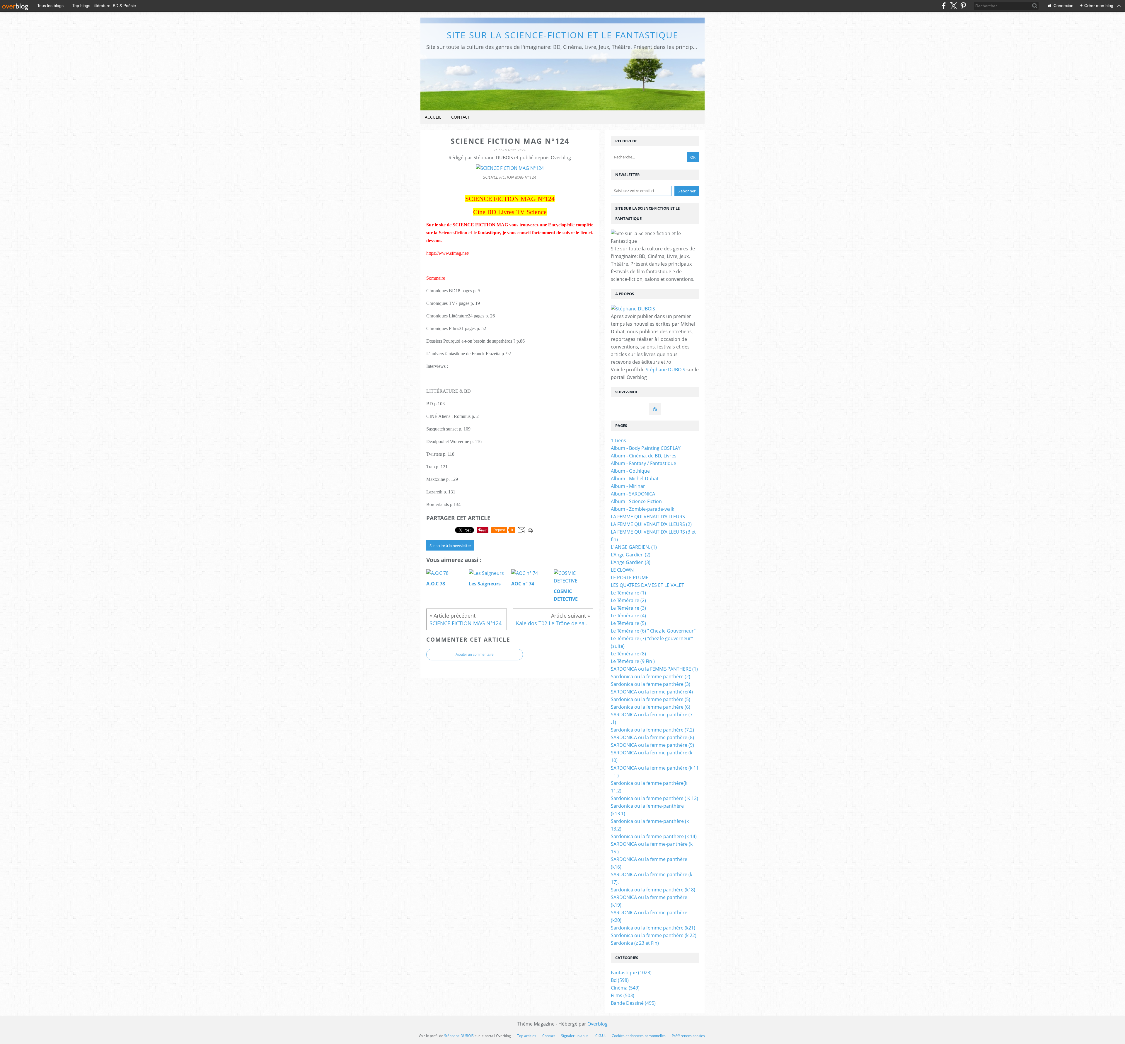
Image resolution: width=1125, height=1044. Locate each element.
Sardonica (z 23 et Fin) (635, 943)
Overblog (597, 1024)
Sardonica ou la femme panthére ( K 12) (654, 798)
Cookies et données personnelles (639, 1035)
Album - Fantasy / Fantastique (643, 463)
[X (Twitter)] (953, 5)
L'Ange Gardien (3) (630, 562)
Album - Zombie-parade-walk (642, 509)
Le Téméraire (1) (628, 593)
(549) (625, 988)
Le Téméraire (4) (628, 615)
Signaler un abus (575, 1035)
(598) (620, 980)
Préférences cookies (688, 1035)
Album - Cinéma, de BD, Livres (643, 455)
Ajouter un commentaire (475, 654)
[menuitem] (433, 117)
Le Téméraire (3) (628, 608)
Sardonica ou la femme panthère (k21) (653, 928)
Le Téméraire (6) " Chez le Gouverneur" (653, 631)
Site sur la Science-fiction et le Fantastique (563, 35)
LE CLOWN (622, 570)
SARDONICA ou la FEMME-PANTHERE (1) (654, 669)
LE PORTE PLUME (629, 577)
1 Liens (618, 440)
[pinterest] (963, 5)
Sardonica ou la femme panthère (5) (650, 699)
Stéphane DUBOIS (665, 369)
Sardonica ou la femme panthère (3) (650, 684)
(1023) (631, 972)
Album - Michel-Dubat (635, 478)
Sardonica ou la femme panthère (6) (650, 707)
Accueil (433, 117)
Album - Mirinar (628, 486)
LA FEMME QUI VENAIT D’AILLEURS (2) (651, 524)
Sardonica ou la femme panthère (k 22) (653, 935)
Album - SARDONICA (633, 494)
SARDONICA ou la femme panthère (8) (652, 737)
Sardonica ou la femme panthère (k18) (653, 889)
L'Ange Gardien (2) (630, 554)
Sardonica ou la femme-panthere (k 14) (654, 836)
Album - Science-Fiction (636, 501)
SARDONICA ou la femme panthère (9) (652, 745)
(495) (633, 1003)
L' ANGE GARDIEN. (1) (634, 547)
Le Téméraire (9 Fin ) (633, 661)
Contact (460, 117)
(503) (622, 995)
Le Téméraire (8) (628, 653)
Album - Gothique (630, 471)
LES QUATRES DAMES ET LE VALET (647, 585)
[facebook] (943, 5)
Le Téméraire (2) (628, 600)
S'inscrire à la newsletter (450, 545)
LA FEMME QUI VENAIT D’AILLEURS (648, 516)
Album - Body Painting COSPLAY (646, 448)
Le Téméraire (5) (628, 623)
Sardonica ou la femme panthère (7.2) (652, 730)
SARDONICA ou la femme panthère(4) (652, 691)
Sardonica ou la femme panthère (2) (650, 676)
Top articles (526, 1035)
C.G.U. (600, 1035)
